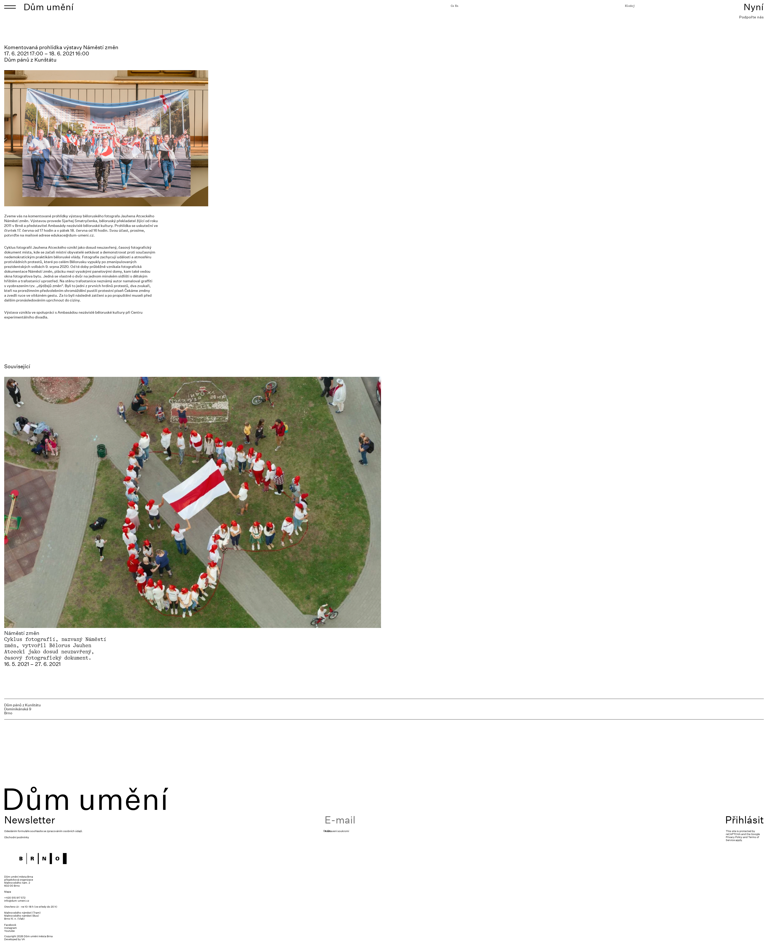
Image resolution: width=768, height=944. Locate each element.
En (456, 5)
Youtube (9, 931)
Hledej (630, 5)
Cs (452, 5)
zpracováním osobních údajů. (65, 831)
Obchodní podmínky (16, 837)
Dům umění (49, 7)
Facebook (10, 925)
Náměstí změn (21, 633)
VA (23, 939)
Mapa (7, 891)
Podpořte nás (751, 17)
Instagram (10, 928)
